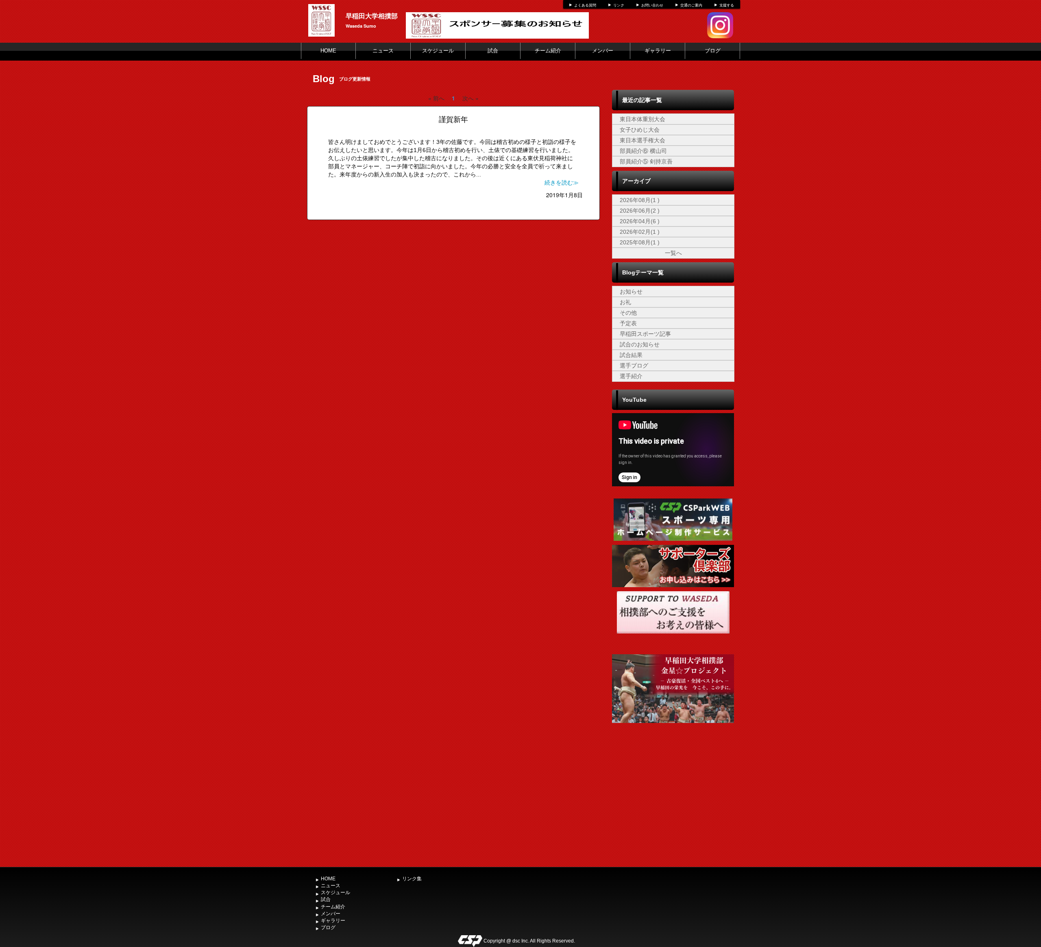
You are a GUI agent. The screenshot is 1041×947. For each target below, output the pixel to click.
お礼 (625, 302)
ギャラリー (658, 51)
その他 (628, 312)
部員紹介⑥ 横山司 (643, 151)
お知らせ (631, 291)
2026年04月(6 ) (640, 221)
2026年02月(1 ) (640, 232)
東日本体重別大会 (642, 119)
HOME (328, 51)
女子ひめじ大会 (640, 129)
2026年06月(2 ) (640, 210)
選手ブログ (634, 365)
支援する (726, 5)
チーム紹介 (548, 51)
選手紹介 (631, 376)
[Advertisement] (673, 802)
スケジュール (438, 51)
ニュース (383, 51)
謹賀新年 (453, 119)
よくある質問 (585, 5)
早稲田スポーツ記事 (645, 334)
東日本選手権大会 (642, 140)
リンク (618, 5)
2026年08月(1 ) (640, 200)
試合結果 (631, 355)
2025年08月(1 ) (640, 242)
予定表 (628, 323)
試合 (493, 51)
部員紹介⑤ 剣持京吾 (646, 161)
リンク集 (412, 879)
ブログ (713, 51)
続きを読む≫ (561, 182)
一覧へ (673, 253)
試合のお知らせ (640, 344)
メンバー (602, 51)
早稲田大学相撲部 (372, 15)
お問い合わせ (652, 5)
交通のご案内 (691, 5)
